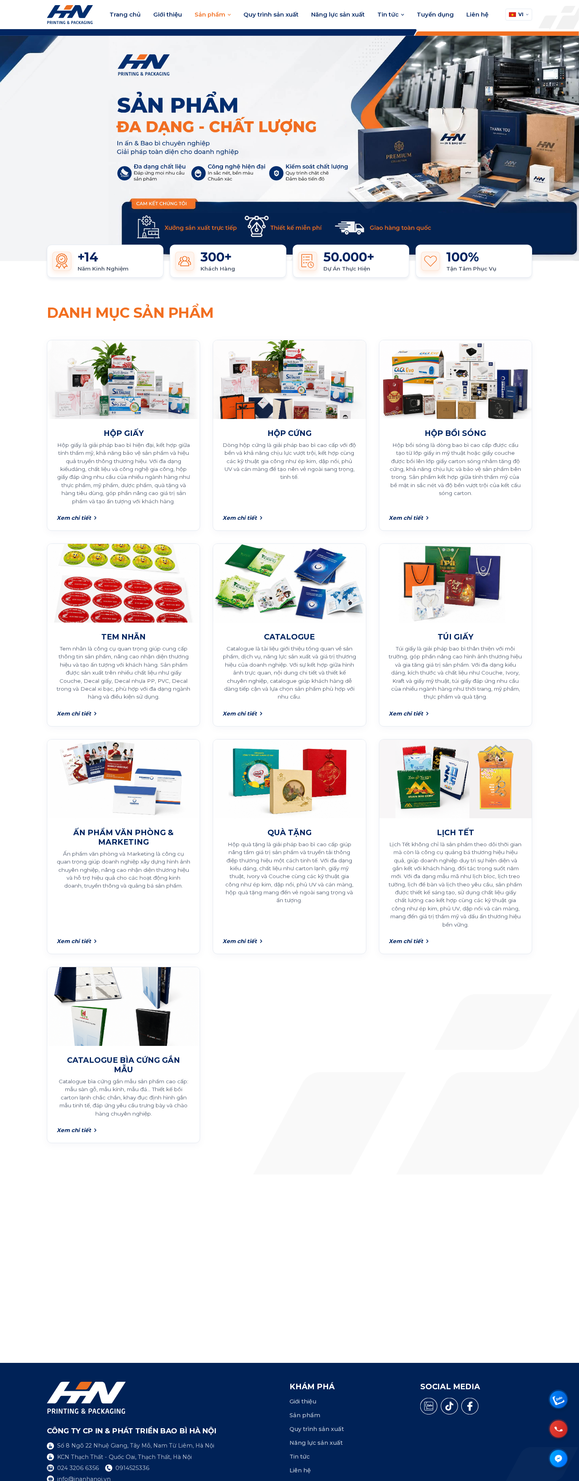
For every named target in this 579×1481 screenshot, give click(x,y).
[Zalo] (429, 1406)
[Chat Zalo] (558, 1399)
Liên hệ (477, 14)
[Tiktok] (449, 1406)
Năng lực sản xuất (338, 14)
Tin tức (388, 14)
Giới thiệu (167, 14)
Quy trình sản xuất (271, 14)
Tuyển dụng (435, 14)
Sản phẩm (210, 14)
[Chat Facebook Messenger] (558, 1458)
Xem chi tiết (74, 518)
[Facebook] (470, 1406)
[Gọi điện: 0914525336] (558, 1429)
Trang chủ (125, 14)
